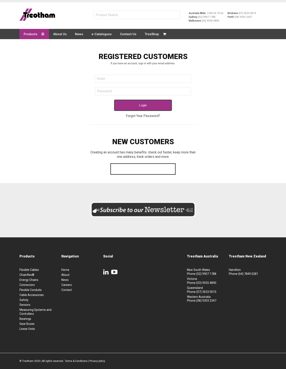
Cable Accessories (31, 295)
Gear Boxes (27, 323)
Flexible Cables (29, 269)
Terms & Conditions (76, 361)
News (65, 280)
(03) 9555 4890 (210, 20)
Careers (66, 285)
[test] (37, 15)
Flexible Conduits (30, 290)
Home (65, 269)
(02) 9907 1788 (206, 16)
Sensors (24, 304)
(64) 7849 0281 (248, 273)
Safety (23, 300)
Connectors (27, 285)
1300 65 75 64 (215, 13)
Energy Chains (28, 280)
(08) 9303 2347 (243, 16)
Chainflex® (26, 274)
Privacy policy (97, 361)
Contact (66, 290)
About (65, 274)
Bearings (25, 318)
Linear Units (27, 328)
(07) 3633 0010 (247, 13)
